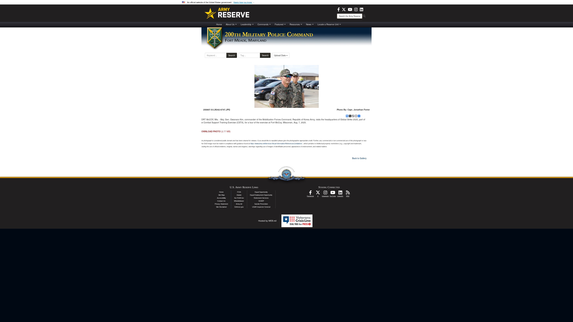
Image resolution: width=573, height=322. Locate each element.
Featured (279, 24)
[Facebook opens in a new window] (338, 9)
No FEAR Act (239, 198)
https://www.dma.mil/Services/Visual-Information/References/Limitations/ (276, 143)
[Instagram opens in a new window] (356, 9)
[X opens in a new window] (344, 9)
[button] (244, 2)
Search (231, 55)
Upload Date (280, 55)
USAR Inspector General (261, 207)
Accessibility (221, 198)
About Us (230, 24)
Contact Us (221, 201)
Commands (263, 24)
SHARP (261, 201)
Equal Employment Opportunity (261, 195)
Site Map (221, 195)
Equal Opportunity (261, 192)
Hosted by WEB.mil (267, 221)
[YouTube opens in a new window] (350, 9)
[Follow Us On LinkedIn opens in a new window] (340, 193)
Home (219, 24)
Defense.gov (239, 207)
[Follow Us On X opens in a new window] (318, 193)
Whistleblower (239, 201)
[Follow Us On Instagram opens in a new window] (325, 193)
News (308, 24)
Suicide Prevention (261, 204)
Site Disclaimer (221, 207)
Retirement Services (261, 198)
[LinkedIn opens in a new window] (361, 9)
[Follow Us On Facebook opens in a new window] (310, 193)
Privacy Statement (221, 204)
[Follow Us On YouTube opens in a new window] (332, 193)
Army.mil (239, 204)
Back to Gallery (359, 158)
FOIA (239, 192)
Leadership (246, 24)
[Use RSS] (347, 193)
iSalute (239, 195)
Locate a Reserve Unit (328, 24)
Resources (295, 24)
